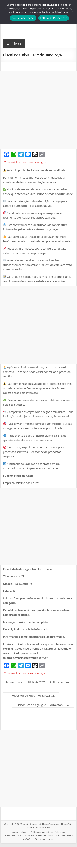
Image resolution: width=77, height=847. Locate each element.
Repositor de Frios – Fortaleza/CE (31, 695)
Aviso (15, 831)
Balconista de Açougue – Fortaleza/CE (43, 705)
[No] (72, 12)
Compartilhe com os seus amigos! (25, 162)
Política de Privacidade (41, 831)
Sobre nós (60, 831)
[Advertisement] (38, 110)
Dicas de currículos (44, 839)
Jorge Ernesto (16, 682)
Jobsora (24, 831)
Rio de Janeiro (60, 682)
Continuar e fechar (23, 18)
